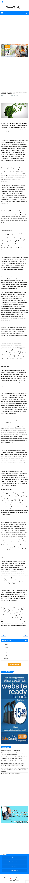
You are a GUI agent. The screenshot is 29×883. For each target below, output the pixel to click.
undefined (6, 644)
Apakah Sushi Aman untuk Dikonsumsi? (11, 750)
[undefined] (14, 651)
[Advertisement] (14, 29)
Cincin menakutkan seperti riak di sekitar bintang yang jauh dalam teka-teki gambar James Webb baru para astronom (14, 769)
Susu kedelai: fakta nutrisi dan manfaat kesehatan (13, 765)
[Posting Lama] (25, 635)
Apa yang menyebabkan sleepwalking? (10, 773)
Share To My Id (14, 877)
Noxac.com (14, 870)
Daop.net (14, 857)
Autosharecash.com (14, 862)
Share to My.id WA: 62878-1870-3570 (17, 879)
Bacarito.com (14, 866)
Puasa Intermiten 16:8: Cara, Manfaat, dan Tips (12, 761)
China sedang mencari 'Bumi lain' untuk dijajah (12, 763)
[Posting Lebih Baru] (3, 635)
